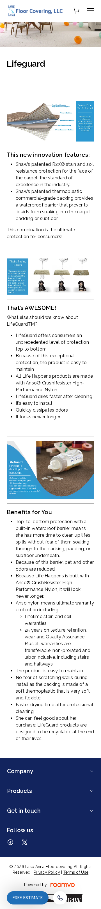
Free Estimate (28, 897)
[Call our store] (60, 897)
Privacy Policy (47, 872)
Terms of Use (75, 872)
